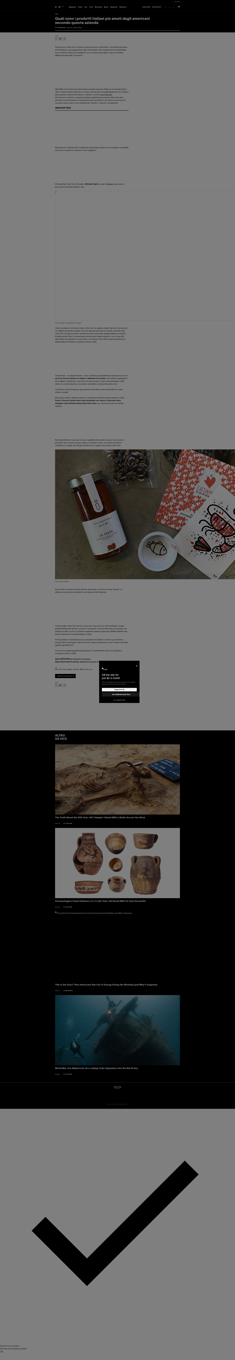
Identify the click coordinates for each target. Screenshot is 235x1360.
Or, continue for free (119, 700)
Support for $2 (119, 689)
